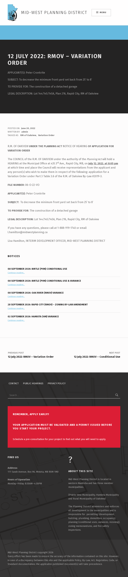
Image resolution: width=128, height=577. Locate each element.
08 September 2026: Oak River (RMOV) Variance (36, 292)
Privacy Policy (57, 383)
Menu (103, 12)
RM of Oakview (28, 135)
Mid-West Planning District (54, 12)
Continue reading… (16, 272)
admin (24, 132)
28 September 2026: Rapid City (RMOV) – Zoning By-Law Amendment (48, 304)
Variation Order (46, 135)
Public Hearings (33, 383)
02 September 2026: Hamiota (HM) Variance (33, 316)
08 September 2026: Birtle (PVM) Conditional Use (37, 268)
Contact (14, 383)
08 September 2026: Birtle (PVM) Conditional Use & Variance (44, 280)
